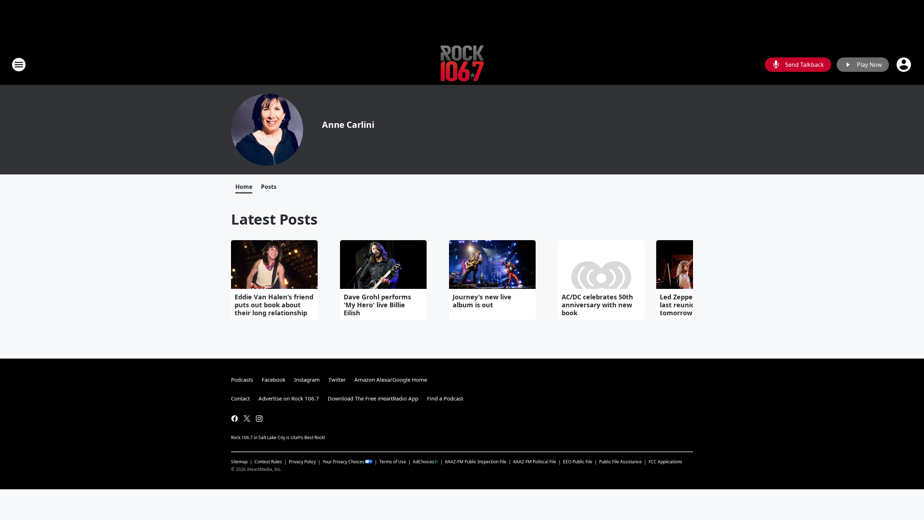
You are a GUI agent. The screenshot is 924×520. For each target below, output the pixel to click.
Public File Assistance (620, 462)
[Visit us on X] (247, 418)
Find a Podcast (445, 398)
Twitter (337, 379)
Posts (268, 187)
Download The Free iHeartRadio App (373, 398)
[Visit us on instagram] (259, 418)
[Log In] (904, 64)
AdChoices (423, 462)
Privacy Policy (302, 462)
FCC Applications (665, 461)
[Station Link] (462, 64)
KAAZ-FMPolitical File (534, 462)
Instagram (307, 379)
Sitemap (239, 462)
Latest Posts (274, 219)
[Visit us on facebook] (234, 418)
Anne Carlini (348, 124)
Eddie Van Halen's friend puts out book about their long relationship (274, 305)
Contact (240, 398)
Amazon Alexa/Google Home (390, 379)
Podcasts (242, 379)
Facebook (274, 379)
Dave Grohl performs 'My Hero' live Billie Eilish (377, 305)
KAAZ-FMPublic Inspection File (475, 461)
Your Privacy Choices (343, 462)
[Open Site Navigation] (19, 64)
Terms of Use (392, 462)
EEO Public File (577, 462)
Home (243, 187)
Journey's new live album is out (482, 301)
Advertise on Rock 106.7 (288, 398)
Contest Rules (268, 462)
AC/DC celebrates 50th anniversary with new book (597, 305)
